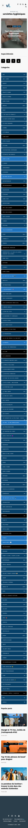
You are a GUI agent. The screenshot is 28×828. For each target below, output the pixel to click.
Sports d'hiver (14, 640)
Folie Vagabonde (14, 229)
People (14, 515)
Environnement (14, 185)
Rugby (14, 569)
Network (14, 480)
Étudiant (14, 194)
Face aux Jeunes (14, 212)
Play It (14, 520)
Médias (14, 458)
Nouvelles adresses (14, 489)
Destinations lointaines (14, 150)
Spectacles (14, 631)
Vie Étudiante (14, 684)
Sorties (14, 622)
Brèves (14, 105)
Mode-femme (14, 466)
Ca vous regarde (14, 123)
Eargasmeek (14, 167)
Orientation (14, 502)
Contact (15, 821)
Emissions (6, 716)
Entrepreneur (14, 181)
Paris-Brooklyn (14, 506)
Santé (14, 577)
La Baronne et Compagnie (14, 316)
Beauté (14, 87)
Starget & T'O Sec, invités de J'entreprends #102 (13, 731)
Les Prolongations (14, 427)
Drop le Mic (14, 158)
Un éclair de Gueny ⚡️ (14, 679)
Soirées (14, 613)
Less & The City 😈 (14, 435)
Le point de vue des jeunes (14, 378)
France (14, 243)
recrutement (14, 546)
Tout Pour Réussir (14, 671)
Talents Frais (14, 648)
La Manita (14, 342)
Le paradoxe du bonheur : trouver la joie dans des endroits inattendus (12, 786)
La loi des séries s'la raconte (14, 338)
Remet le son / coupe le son (14, 555)
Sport (14, 635)
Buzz (14, 110)
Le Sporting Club (14, 387)
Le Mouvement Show (14, 369)
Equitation (14, 190)
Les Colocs (14, 413)
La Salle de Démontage (14, 347)
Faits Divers (14, 216)
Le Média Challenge (14, 364)
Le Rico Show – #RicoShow (14, 382)
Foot (14, 234)
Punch (14, 537)
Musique (14, 475)
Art (14, 74)
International (14, 285)
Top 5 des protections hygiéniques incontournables (14, 33)
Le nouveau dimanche (14, 373)
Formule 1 (14, 238)
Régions (14, 551)
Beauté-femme (14, 92)
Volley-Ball (14, 688)
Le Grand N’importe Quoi (14, 360)
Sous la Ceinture (14, 626)
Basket (14, 83)
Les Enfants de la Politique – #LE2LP (14, 418)
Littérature (14, 440)
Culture (14, 145)
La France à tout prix (14, 329)
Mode (14, 462)
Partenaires (14, 511)
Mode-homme (14, 471)
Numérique (14, 493)
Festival (14, 225)
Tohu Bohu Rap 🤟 (14, 666)
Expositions (14, 203)
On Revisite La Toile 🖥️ (14, 498)
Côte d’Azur (14, 141)
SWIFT (14, 644)
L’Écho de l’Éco (14, 311)
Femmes (15, 26)
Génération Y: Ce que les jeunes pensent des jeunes (14, 253)
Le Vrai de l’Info (14, 395)
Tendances (14, 653)
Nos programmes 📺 (19, 819)
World (14, 702)
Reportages (14, 560)
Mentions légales (7, 821)
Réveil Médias (14, 564)
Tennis (14, 657)
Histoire (14, 262)
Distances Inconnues (14, 154)
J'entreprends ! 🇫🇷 (14, 289)
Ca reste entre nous (14, 119)
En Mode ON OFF (14, 176)
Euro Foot (14, 198)
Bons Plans (14, 101)
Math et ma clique (14, 453)
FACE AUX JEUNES (14, 207)
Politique (14, 524)
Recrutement (22, 821)
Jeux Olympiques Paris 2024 (14, 302)
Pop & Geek (14, 529)
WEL (14, 697)
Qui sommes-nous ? (7, 819)
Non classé (14, 484)
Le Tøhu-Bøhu (14, 391)
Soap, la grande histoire (14, 595)
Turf (14, 675)
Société (14, 600)
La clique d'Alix (14, 324)
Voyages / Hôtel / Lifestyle (14, 693)
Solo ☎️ (14, 617)
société (14, 604)
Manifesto (14, 449)
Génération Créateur (14, 247)
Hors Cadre (14, 271)
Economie (14, 172)
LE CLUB (14, 351)
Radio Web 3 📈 (14, 542)
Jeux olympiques (14, 298)
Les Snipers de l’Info (14, 431)
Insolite (14, 280)
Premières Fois (14, 533)
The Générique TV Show (14, 662)
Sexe (19, 26)
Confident (14, 136)
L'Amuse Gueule (14, 307)
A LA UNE (10, 26)
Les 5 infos (14, 400)
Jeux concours (14, 293)
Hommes (14, 267)
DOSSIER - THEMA (14, 743)
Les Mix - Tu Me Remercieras (14, 422)
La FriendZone (14, 333)
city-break (14, 132)
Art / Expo (14, 79)
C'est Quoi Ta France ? (14, 114)
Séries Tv (14, 586)
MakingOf (14, 444)
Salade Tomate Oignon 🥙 (14, 573)
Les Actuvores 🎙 (14, 404)
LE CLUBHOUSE (14, 356)
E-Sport (14, 163)
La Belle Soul (14, 320)
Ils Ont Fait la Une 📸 (14, 276)
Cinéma (14, 127)
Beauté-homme (14, 96)
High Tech (14, 258)
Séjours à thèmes (14, 582)
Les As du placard (14, 409)
